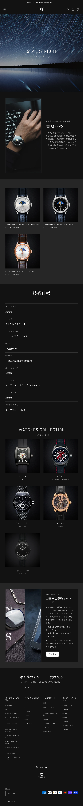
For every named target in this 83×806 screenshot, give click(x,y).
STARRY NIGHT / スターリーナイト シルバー (58, 224)
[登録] (58, 687)
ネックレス (27, 719)
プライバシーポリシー (68, 725)
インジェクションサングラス (12, 736)
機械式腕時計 (9, 705)
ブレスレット (28, 715)
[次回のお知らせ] (78, 2)
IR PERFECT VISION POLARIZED (11, 730)
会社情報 (64, 713)
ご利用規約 (65, 721)
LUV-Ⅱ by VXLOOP (11, 713)
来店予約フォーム (67, 705)
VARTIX (13, 801)
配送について (47, 703)
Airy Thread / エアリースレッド (12, 759)
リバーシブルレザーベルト (12, 724)
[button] (4, 9)
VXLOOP (7, 709)
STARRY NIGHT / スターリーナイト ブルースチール (22, 224)
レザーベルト (28, 723)
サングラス (27, 711)
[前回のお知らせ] (4, 2)
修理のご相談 (47, 731)
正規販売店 (65, 709)
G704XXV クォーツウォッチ (12, 718)
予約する (52, 654)
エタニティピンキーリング (12, 748)
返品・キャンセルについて (50, 708)
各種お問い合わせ (67, 730)
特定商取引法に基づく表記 (50, 714)
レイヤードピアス (10, 753)
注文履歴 (45, 719)
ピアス (26, 707)
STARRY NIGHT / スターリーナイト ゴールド (20, 271)
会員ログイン (47, 727)
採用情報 (64, 717)
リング (26, 703)
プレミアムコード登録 (49, 723)
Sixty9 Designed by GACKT (11, 742)
